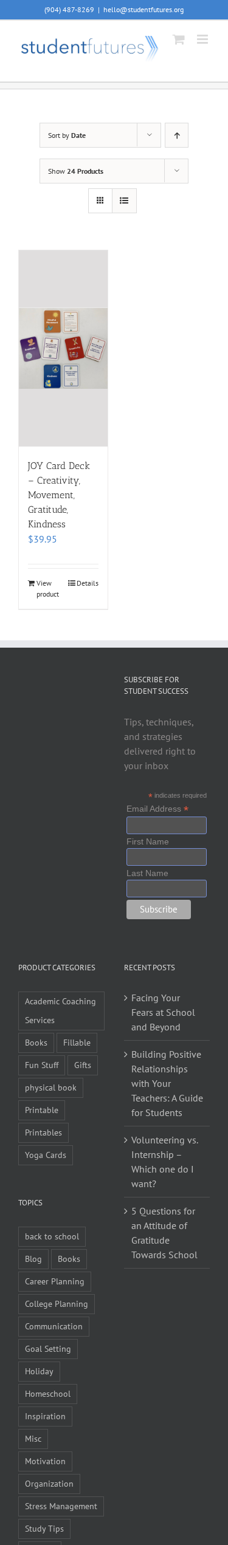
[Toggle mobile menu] (203, 39)
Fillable (77, 1042)
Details (87, 583)
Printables (43, 1132)
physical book (51, 1087)
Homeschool (48, 1393)
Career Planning (55, 1281)
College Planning (56, 1303)
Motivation (45, 1461)
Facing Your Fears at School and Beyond (163, 1012)
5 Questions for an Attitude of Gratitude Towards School (164, 1233)
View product (47, 588)
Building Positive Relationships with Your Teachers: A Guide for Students (167, 1083)
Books (36, 1042)
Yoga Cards (45, 1154)
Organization (49, 1483)
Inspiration (45, 1416)
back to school (52, 1236)
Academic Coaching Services (60, 1010)
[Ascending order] (176, 135)
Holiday (39, 1371)
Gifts (82, 1065)
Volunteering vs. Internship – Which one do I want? (164, 1162)
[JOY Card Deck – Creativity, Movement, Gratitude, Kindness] (63, 348)
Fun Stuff (41, 1065)
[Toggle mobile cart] (179, 39)
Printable (41, 1109)
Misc (33, 1438)
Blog (33, 1258)
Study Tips (44, 1528)
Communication (54, 1326)
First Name (147, 841)
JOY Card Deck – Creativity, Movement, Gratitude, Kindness (59, 495)
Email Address (157, 809)
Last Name (147, 873)
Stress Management (61, 1506)
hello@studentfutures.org (143, 9)
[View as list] (124, 201)
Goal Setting (48, 1348)
